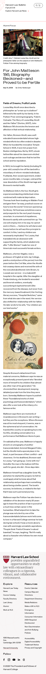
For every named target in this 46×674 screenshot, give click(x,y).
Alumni (6, 606)
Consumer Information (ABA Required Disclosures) (34, 620)
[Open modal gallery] (23, 340)
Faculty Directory (10, 599)
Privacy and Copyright (33, 648)
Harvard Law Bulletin (15, 5)
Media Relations (31, 602)
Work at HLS (8, 610)
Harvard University (10, 648)
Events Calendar (31, 588)
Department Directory (33, 599)
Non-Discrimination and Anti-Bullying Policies (32, 629)
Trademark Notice (32, 644)
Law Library (7, 602)
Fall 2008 (10, 8)
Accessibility (30, 638)
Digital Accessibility (32, 641)
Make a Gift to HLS (32, 606)
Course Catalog (9, 595)
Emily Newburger (24, 88)
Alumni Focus (9, 25)
